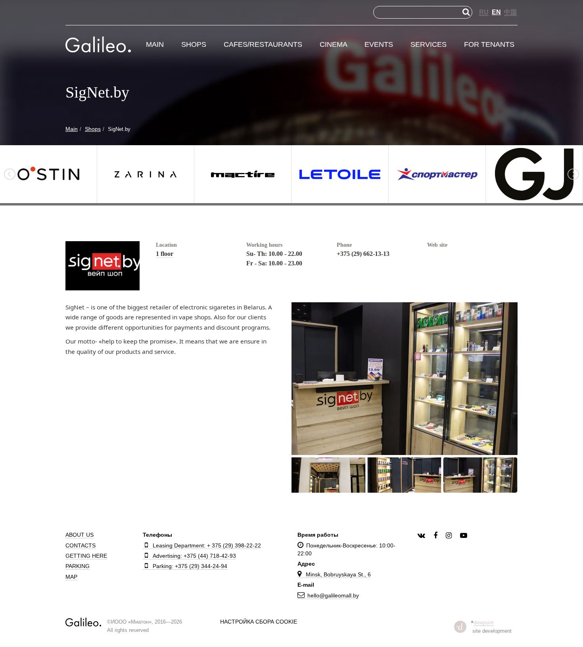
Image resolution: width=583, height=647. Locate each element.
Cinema (333, 44)
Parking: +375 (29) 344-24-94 (190, 566)
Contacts (80, 545)
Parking (77, 566)
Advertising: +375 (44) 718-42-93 (194, 556)
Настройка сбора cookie (258, 621)
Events (378, 44)
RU (484, 12)
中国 (510, 12)
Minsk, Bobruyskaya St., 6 (337, 574)
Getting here (86, 556)
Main (155, 44)
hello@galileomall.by (333, 595)
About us (79, 535)
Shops (193, 44)
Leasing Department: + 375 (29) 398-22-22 (207, 545)
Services (428, 44)
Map (71, 577)
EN (496, 12)
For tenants (489, 44)
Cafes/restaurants (263, 44)
